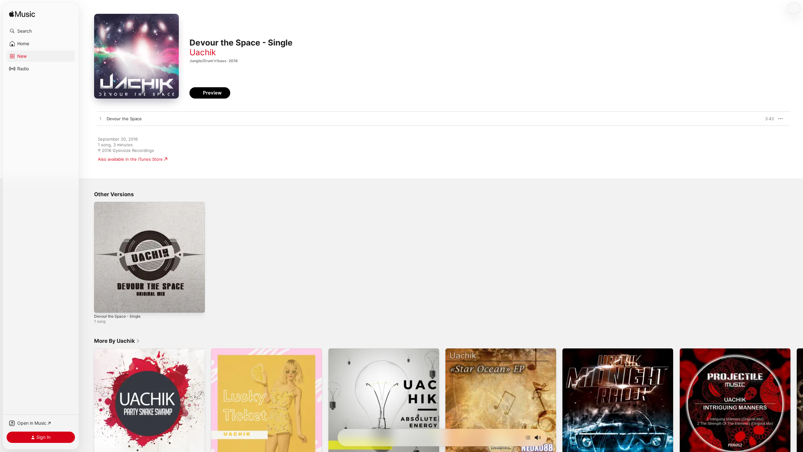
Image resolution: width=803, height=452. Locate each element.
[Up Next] (528, 437)
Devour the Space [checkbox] (124, 118)
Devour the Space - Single (120, 204)
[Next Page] (796, 404)
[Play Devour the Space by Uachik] (100, 119)
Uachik (202, 52)
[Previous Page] (87, 404)
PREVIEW (767, 119)
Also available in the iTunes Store (130, 159)
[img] (22, 14)
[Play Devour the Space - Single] (102, 304)
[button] (41, 31)
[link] (117, 340)
